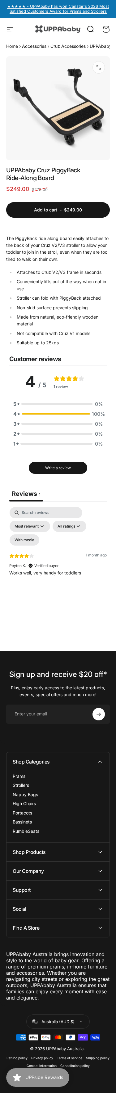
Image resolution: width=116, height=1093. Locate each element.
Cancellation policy (75, 1066)
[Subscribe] (98, 714)
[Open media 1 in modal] (98, 67)
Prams (19, 776)
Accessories (34, 46)
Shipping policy (98, 1058)
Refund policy (17, 1058)
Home (12, 46)
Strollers (21, 785)
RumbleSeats (26, 831)
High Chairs (24, 803)
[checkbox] (24, 540)
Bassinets (22, 821)
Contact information (42, 1066)
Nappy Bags (25, 794)
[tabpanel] (58, 560)
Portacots (22, 812)
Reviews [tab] (26, 493)
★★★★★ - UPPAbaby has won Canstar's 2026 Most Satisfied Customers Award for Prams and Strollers (58, 9)
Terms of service (69, 1058)
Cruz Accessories (68, 46)
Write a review (58, 467)
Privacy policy (42, 1058)
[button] (58, 404)
